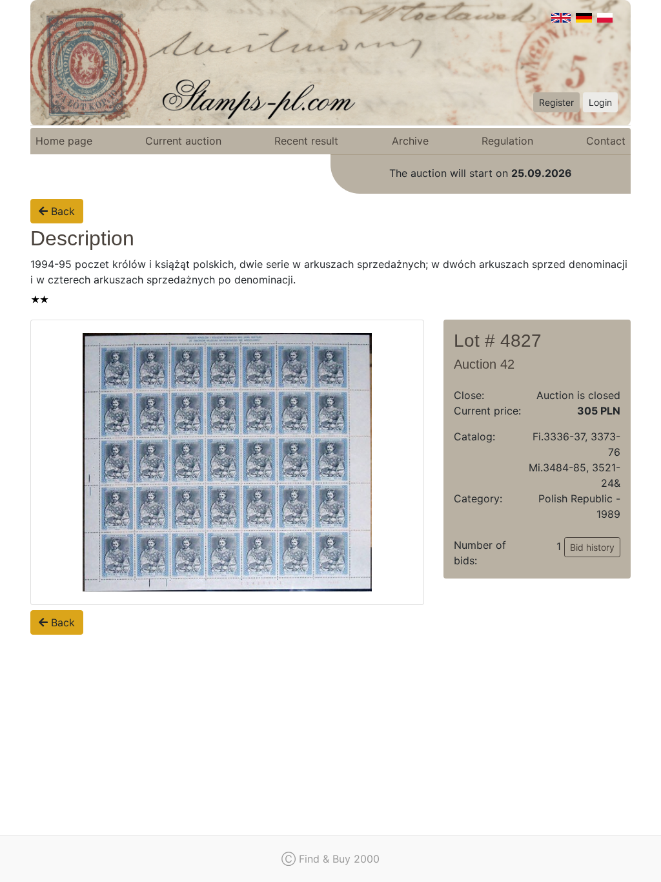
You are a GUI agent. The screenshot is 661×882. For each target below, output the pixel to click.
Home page (64, 140)
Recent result (306, 140)
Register (556, 102)
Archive (410, 140)
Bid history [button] (592, 547)
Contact (605, 140)
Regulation (507, 140)
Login (600, 102)
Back (61, 211)
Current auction (183, 140)
